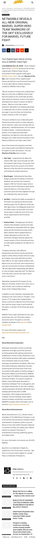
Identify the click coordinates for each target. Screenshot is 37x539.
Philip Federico (10, 45)
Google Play (6, 325)
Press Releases (18, 8)
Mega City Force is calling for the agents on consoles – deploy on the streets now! (23, 493)
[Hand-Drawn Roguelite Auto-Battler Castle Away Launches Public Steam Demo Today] (7, 513)
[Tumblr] (13, 50)
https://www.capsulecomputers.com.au (23, 472)
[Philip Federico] (3, 45)
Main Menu (10, 8)
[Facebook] (4, 50)
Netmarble (14, 68)
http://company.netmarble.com (18, 404)
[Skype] (24, 477)
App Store (24, 322)
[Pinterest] (18, 50)
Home (3, 8)
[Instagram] (17, 477)
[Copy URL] (27, 50)
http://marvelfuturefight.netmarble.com (15, 333)
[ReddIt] (22, 50)
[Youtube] (30, 477)
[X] (8, 50)
